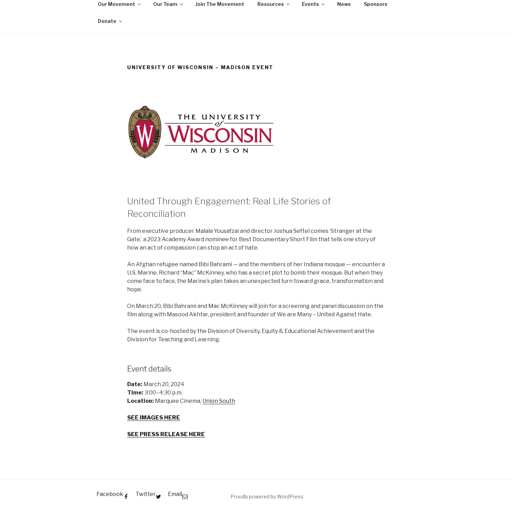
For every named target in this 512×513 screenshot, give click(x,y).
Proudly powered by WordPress (267, 496)
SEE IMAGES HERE (153, 417)
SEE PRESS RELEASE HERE (166, 434)
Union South (218, 401)
